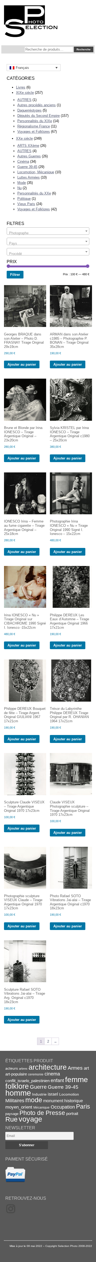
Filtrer (15, 275)
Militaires (14, 1100)
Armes (75, 1068)
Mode (21, 183)
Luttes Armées (28, 177)
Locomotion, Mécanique (35, 172)
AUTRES (24, 100)
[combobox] (48, 231)
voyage (30, 1119)
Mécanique (41, 1107)
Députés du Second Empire (38, 116)
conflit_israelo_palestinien (27, 1081)
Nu (19, 188)
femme (76, 1079)
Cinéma (23, 161)
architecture (48, 1067)
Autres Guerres (29, 156)
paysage (11, 1114)
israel (53, 1094)
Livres (20, 87)
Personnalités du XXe (34, 193)
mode (33, 1100)
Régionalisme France (33, 126)
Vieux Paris (26, 204)
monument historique (63, 1100)
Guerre (38, 1087)
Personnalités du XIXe (34, 121)
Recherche (84, 49)
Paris (83, 1106)
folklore (17, 1086)
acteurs (11, 1068)
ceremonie (35, 1074)
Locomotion (69, 1094)
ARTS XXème (28, 146)
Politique (24, 199)
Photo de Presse (42, 1112)
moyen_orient (18, 1107)
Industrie (39, 1094)
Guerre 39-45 (27, 167)
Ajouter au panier (21, 364)
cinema (52, 1074)
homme (18, 1092)
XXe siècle (24, 138)
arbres (23, 1068)
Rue (11, 1119)
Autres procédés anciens (36, 105)
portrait (72, 1113)
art (86, 1068)
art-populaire (16, 1074)
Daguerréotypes (29, 110)
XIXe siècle (25, 93)
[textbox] (48, 233)
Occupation (63, 1107)
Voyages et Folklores (33, 132)
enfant (57, 1080)
